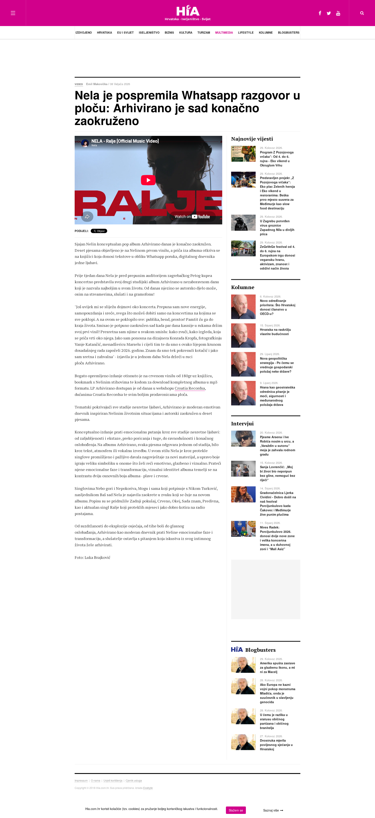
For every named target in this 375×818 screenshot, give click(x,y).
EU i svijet (125, 32)
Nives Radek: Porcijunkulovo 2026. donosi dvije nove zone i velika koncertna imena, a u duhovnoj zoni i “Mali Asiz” (277, 538)
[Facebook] (320, 13)
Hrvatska (104, 32)
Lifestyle (246, 32)
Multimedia (224, 32)
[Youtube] (338, 13)
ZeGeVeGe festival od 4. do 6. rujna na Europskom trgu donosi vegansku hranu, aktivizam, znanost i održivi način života (277, 257)
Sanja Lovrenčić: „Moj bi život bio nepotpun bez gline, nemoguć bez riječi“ (277, 473)
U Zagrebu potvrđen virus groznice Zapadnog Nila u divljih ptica (277, 227)
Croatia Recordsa (190, 388)
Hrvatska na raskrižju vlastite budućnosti (275, 331)
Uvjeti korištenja (113, 780)
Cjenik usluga (134, 780)
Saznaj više (271, 810)
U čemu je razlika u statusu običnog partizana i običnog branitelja (274, 721)
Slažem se (236, 810)
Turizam (203, 32)
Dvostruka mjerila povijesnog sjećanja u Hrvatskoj (276, 744)
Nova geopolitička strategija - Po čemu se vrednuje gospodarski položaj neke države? (277, 365)
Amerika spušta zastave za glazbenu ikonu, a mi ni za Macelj (277, 667)
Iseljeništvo (149, 32)
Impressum (81, 780)
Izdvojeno (84, 32)
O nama (95, 780)
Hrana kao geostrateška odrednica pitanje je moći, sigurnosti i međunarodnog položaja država (277, 396)
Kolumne (266, 32)
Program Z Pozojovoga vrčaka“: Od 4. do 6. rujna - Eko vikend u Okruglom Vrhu (277, 158)
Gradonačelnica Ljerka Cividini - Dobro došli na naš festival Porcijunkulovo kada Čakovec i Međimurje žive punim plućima (278, 503)
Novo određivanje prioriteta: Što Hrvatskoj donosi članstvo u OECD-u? (277, 307)
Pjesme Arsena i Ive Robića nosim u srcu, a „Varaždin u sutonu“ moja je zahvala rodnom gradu (277, 445)
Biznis (169, 32)
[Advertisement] (187, 57)
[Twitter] (329, 13)
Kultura (185, 32)
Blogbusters (288, 32)
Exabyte (148, 788)
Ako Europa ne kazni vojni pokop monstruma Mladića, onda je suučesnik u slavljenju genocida (277, 693)
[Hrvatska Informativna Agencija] (188, 12)
